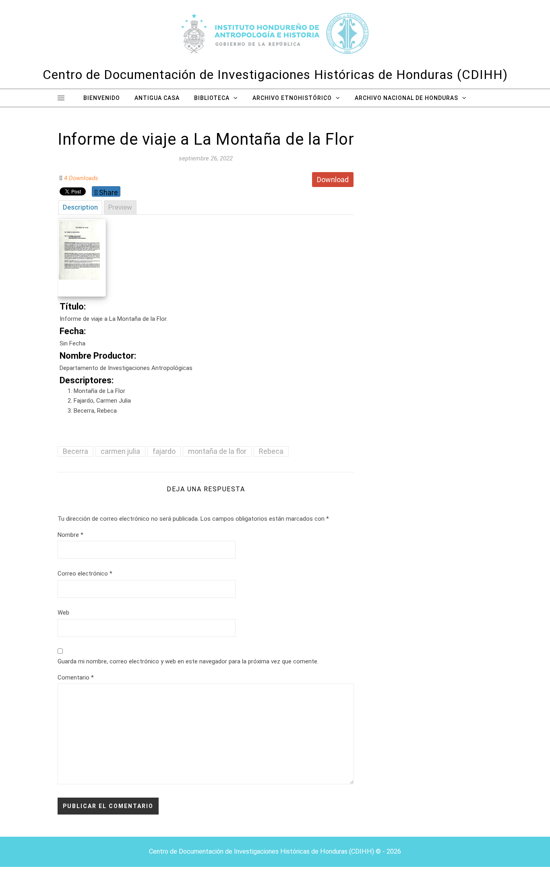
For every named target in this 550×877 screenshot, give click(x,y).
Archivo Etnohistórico (292, 98)
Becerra (75, 451)
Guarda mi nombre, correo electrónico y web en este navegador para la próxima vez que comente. (188, 661)
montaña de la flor (217, 451)
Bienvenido (101, 98)
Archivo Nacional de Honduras (406, 98)
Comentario (76, 677)
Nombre (70, 534)
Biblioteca (212, 98)
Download (333, 179)
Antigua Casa (157, 98)
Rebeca (271, 451)
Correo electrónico (85, 573)
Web (63, 612)
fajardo (164, 451)
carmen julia (120, 451)
